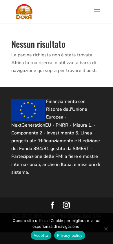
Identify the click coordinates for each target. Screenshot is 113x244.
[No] (106, 229)
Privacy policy (70, 235)
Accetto (41, 235)
